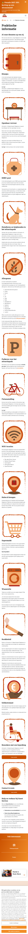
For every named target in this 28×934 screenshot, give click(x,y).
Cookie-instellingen (14, 923)
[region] (14, 910)
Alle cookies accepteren (14, 931)
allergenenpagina (20, 318)
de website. (20, 368)
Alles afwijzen (14, 927)
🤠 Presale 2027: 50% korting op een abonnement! (10, 5)
